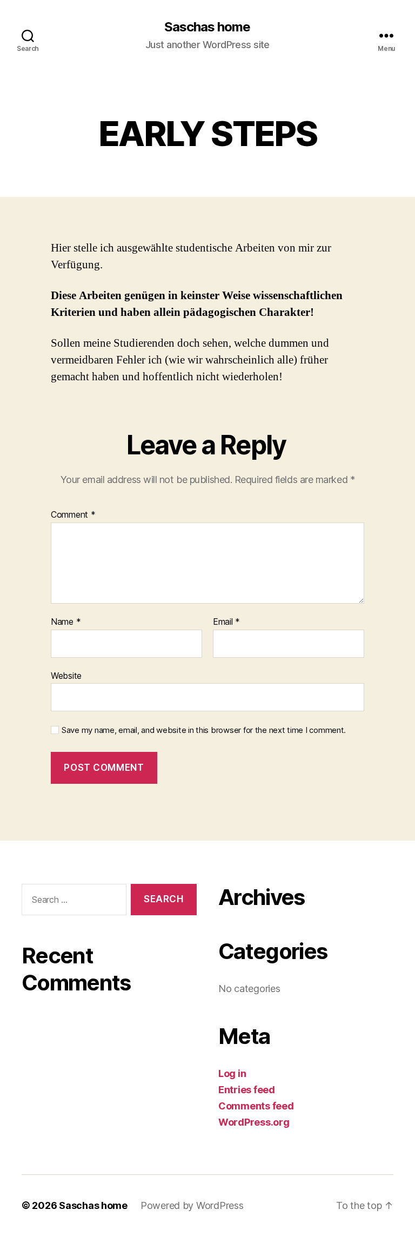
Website (66, 675)
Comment (73, 515)
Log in (232, 1073)
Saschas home (207, 27)
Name (66, 622)
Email (226, 622)
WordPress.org (254, 1122)
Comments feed (256, 1106)
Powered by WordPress (192, 1205)
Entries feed (246, 1089)
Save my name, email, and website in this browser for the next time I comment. (204, 730)
